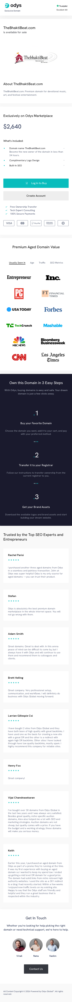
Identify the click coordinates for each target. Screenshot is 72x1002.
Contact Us (36, 969)
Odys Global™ (48, 991)
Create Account (36, 195)
